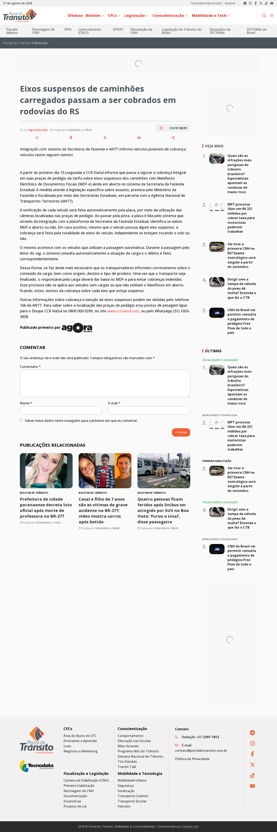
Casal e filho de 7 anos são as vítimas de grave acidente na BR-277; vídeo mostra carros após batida (103, 510)
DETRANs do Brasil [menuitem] (257, 31)
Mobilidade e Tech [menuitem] (209, 15)
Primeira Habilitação (78, 786)
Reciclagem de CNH (78, 791)
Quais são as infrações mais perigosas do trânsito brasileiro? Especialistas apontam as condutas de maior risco (240, 173)
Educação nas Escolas (134, 741)
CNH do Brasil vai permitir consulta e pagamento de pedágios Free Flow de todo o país (242, 321)
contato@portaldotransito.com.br (201, 750)
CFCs (67, 729)
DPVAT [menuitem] (118, 29)
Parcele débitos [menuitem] (12, 31)
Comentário (30, 366)
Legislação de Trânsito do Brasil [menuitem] (182, 31)
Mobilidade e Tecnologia (140, 773)
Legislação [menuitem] (135, 15)
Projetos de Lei (75, 806)
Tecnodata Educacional (206, 3)
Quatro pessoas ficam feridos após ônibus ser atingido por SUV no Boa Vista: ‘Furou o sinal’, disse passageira (163, 510)
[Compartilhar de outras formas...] (173, 137)
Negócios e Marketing (80, 751)
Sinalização (126, 791)
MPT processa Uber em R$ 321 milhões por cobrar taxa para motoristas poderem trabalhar (241, 218)
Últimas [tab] (213, 351)
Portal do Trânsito (17, 43)
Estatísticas (72, 801)
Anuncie (230, 3)
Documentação (75, 796)
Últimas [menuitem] (75, 15)
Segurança (126, 786)
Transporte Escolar (132, 801)
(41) (208, 737)
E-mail (114, 403)
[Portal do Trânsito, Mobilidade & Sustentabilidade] (36, 740)
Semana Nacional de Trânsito (140, 756)
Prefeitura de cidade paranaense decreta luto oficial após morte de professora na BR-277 (46, 507)
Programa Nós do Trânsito (138, 751)
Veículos (124, 806)
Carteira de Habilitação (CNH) (86, 780)
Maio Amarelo (128, 746)
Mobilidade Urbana (132, 780)
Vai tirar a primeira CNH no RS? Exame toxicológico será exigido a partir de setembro (242, 255)
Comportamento (130, 736)
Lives (67, 746)
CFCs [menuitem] (112, 15)
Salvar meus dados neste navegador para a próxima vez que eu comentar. (81, 420)
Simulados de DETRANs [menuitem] (220, 31)
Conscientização (132, 729)
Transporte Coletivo (133, 796)
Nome (26, 403)
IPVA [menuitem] (67, 29)
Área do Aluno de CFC (79, 736)
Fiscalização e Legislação (86, 773)
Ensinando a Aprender (80, 741)
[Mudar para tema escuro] (272, 15)
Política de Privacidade (192, 759)
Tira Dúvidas (127, 761)
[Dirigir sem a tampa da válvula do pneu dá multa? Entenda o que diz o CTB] (216, 282)
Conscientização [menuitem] (168, 15)
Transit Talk (127, 767)
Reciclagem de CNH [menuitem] (43, 31)
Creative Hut (190, 826)
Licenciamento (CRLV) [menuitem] (89, 31)
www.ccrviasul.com (123, 310)
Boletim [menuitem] (93, 15)
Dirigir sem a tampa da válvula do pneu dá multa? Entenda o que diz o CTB (242, 288)
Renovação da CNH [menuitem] (141, 31)
